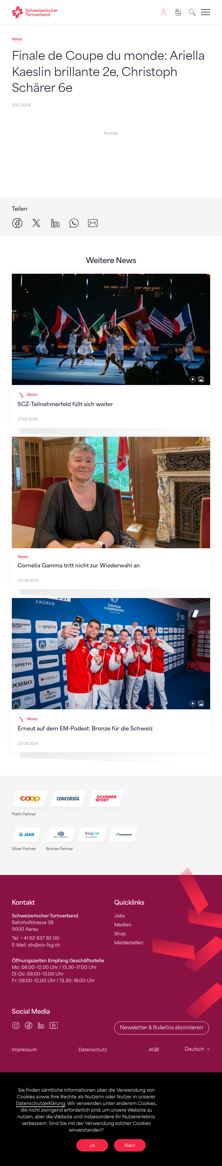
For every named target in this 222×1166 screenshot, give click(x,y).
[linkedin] (55, 223)
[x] (36, 223)
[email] (92, 223)
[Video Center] (54, 1025)
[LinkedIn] (41, 1025)
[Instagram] (16, 1025)
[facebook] (17, 223)
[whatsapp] (74, 223)
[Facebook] (29, 1025)
